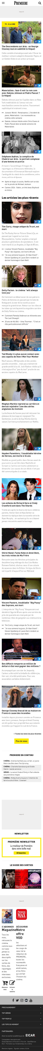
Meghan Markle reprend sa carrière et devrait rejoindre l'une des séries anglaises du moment (20, 406)
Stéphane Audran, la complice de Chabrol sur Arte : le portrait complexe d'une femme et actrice (21, 159)
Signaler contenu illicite (21, 1048)
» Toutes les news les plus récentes (27, 734)
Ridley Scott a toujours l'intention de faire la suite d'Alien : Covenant (21, 779)
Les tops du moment (10, 1024)
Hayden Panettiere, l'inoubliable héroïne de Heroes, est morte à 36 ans (21, 454)
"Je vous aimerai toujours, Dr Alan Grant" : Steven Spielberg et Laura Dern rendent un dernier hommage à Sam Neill (22, 257)
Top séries (6, 1013)
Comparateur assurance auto (11, 1039)
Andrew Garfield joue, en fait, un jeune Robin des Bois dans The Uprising (21, 762)
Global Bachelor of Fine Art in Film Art (14, 1041)
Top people (6, 1019)
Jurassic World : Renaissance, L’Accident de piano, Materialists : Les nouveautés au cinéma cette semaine (22, 115)
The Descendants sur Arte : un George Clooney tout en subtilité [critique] (20, 47)
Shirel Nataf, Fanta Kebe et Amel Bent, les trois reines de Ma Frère (20, 554)
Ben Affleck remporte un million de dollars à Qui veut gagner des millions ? (21, 665)
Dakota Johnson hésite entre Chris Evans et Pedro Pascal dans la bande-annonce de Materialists (22, 124)
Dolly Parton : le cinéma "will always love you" (20, 291)
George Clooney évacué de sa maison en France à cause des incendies (21, 712)
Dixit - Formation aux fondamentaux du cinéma (17, 1044)
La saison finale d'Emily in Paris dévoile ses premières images (21, 773)
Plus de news (21, 741)
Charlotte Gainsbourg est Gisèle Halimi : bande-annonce (19, 767)
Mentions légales (7, 1048)
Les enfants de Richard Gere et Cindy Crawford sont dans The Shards (19, 504)
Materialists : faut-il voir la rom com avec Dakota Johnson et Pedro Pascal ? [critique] (21, 93)
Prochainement (8, 1007)
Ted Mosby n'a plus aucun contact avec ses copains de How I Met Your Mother (20, 355)
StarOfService (31, 1041)
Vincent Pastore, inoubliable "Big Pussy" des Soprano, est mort (21, 604)
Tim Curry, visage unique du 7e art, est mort (20, 227)
